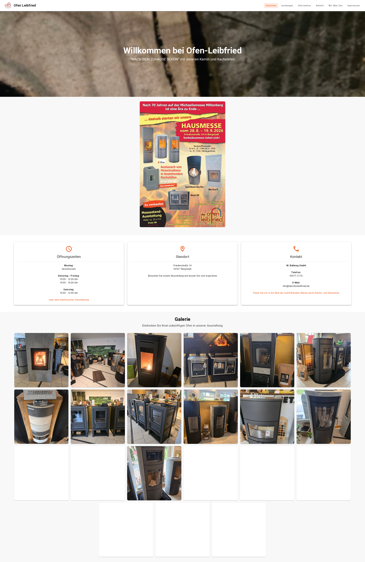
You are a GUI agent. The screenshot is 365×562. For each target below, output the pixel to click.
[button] (41, 360)
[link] (19, 5)
